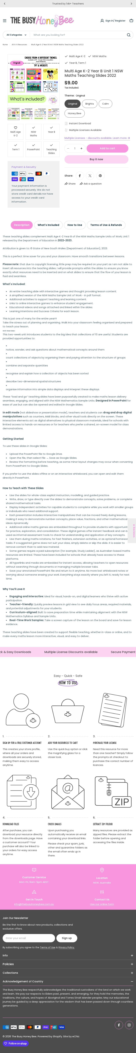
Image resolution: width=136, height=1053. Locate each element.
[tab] (22, 225)
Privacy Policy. (67, 947)
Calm (105, 103)
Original (72, 103)
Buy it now (96, 159)
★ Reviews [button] (134, 531)
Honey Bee (74, 113)
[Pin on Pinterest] (100, 176)
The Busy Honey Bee (24, 1036)
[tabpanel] (68, 436)
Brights (89, 103)
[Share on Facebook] (80, 176)
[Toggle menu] (5, 21)
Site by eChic (71, 1036)
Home (5, 44)
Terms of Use (47, 947)
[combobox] (68, 35)
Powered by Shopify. (50, 1036)
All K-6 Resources (19, 44)
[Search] (129, 35)
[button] (5, 4)
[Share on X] (90, 176)
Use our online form (102, 904)
